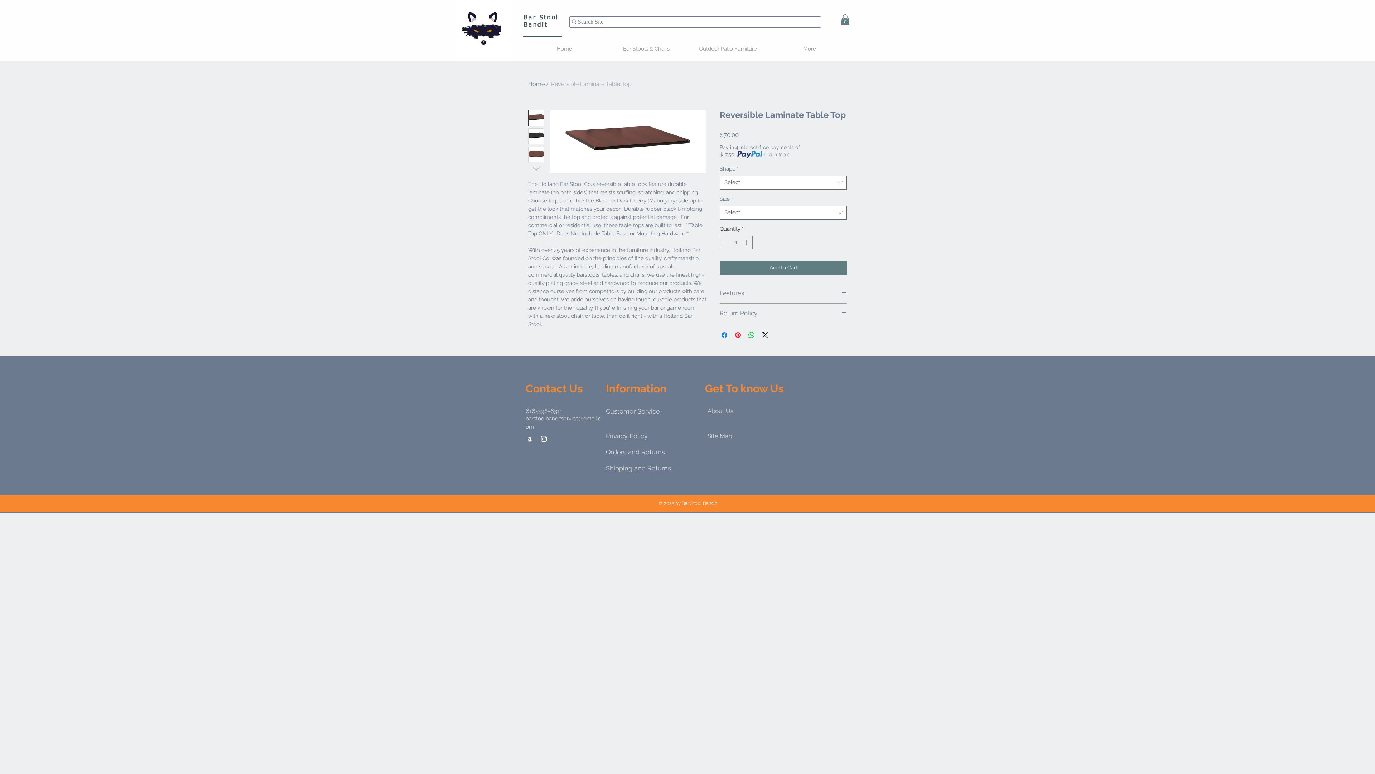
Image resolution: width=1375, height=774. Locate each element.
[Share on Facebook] (724, 335)
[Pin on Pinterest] (738, 335)
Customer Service (633, 411)
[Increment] (747, 242)
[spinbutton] (736, 242)
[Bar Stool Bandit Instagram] (544, 439)
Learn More (777, 154)
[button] (845, 19)
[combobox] (783, 183)
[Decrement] (725, 242)
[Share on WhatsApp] (751, 335)
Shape (729, 169)
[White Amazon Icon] (530, 439)
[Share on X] (765, 335)
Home (536, 84)
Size (726, 199)
